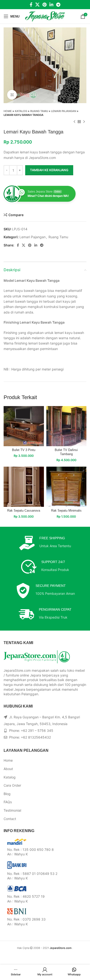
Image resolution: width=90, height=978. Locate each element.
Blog (7, 794)
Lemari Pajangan (63, 111)
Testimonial (12, 810)
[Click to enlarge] (12, 95)
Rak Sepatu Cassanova (23, 510)
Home (8, 111)
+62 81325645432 (36, 737)
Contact (10, 819)
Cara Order (12, 785)
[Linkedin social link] (51, 4)
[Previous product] (74, 121)
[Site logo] (45, 16)
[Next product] (84, 121)
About (8, 769)
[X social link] (37, 4)
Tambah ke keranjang (49, 170)
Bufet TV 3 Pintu (23, 450)
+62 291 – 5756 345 (37, 730)
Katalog (21, 111)
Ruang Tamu (39, 111)
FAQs (8, 802)
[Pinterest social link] (44, 4)
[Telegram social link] (58, 4)
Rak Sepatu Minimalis (66, 510)
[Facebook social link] (31, 4)
